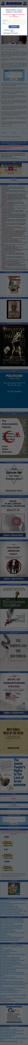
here (8, 30)
